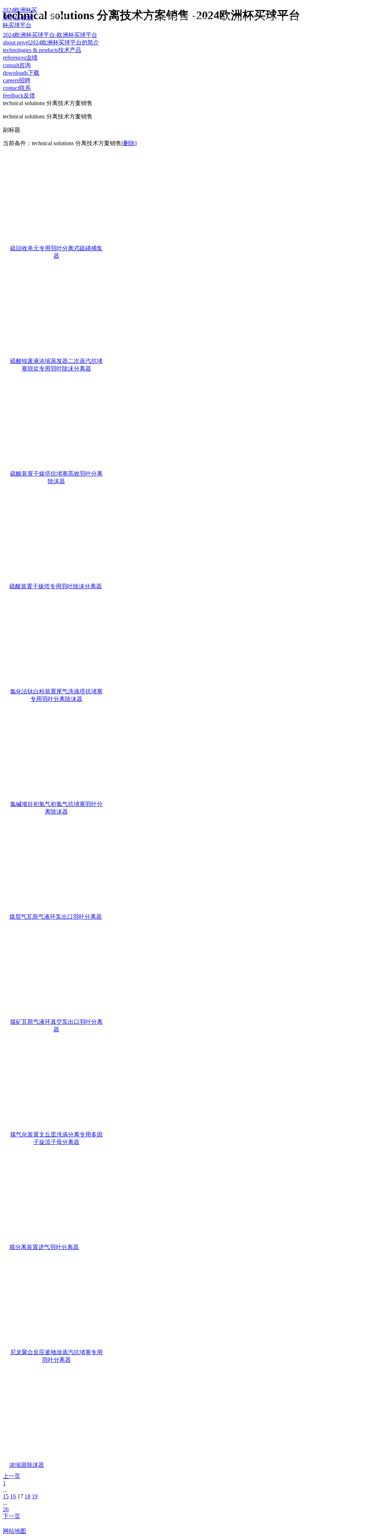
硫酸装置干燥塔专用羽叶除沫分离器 (55, 586)
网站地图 (14, 1531)
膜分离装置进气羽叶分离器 (44, 1247)
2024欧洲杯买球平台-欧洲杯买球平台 (50, 35)
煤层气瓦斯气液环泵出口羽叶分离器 (55, 917)
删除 (129, 143)
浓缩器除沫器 (26, 1465)
